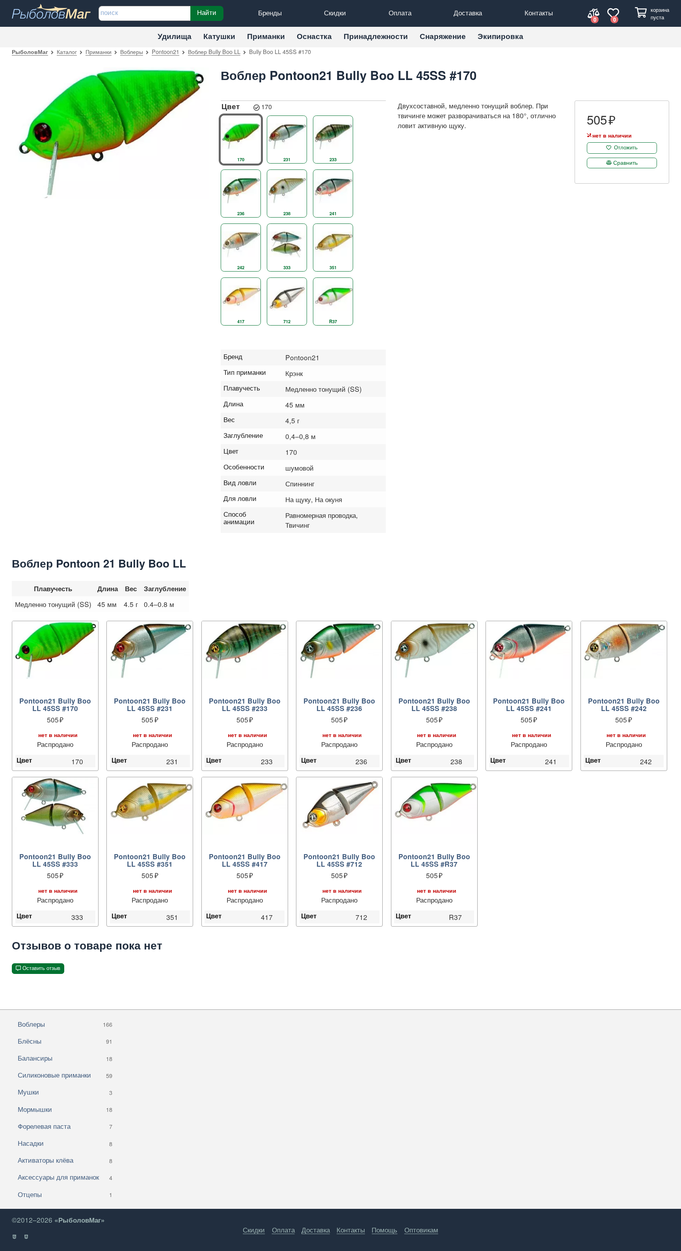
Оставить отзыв (41, 968)
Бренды (270, 12)
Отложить (626, 148)
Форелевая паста (65, 1126)
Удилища (175, 36)
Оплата (400, 12)
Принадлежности (376, 36)
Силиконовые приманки (65, 1075)
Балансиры (65, 1058)
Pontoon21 (165, 51)
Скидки (335, 12)
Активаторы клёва (65, 1160)
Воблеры (131, 51)
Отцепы (65, 1194)
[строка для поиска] (144, 13)
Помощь (384, 1229)
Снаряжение (443, 36)
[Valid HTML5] (15, 1236)
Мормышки (65, 1109)
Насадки (65, 1143)
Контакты (539, 12)
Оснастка (314, 36)
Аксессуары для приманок (65, 1177)
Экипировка (500, 36)
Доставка (468, 12)
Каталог (67, 51)
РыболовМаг (30, 52)
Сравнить (625, 162)
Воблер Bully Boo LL (214, 51)
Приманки (266, 36)
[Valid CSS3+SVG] (27, 1236)
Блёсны (65, 1041)
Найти (206, 12)
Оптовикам (421, 1229)
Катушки (219, 36)
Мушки (65, 1091)
